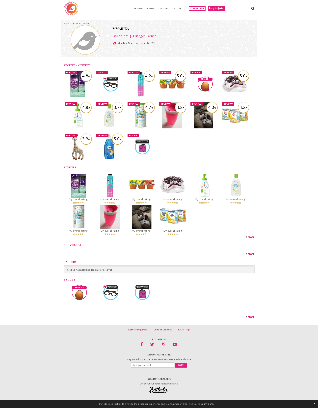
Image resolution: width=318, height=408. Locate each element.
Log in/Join (216, 8)
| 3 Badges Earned (143, 36)
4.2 (149, 76)
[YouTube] (174, 345)
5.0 (180, 76)
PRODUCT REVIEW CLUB (161, 8)
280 (120, 36)
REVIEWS (139, 8)
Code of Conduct (163, 329)
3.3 (86, 139)
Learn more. (207, 403)
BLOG (182, 8)
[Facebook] (141, 345)
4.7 (149, 107)
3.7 (117, 107)
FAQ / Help (184, 329)
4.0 (212, 107)
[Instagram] (163, 345)
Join (181, 365)
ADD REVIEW (197, 8)
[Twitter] (152, 345)
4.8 (86, 76)
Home (66, 23)
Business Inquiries (137, 329)
